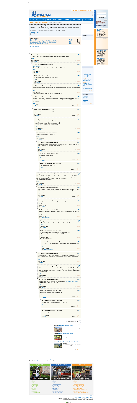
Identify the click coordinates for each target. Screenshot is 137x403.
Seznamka (66, 19)
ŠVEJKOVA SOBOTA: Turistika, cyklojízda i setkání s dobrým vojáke (87, 75)
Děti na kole (82, 365)
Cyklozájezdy (31, 359)
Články (32, 19)
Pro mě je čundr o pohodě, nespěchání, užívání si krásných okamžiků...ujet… (45, 41)
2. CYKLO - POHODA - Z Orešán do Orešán (87, 80)
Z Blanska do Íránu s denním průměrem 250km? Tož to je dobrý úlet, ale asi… (45, 40)
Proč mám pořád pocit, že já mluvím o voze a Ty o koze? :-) (41, 39)
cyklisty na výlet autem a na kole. (65, 325)
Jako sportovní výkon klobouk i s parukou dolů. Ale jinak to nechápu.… (43, 42)
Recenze (34, 389)
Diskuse (79, 19)
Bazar (60, 19)
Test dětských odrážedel (79, 384)
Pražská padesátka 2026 (87, 88)
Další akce (90, 90)
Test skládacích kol (57, 384)
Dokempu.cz (37, 359)
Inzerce (76, 397)
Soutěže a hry (87, 19)
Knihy (54, 19)
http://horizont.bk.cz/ (37, 66)
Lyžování (84, 101)
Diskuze (34, 382)
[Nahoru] (79, 55)
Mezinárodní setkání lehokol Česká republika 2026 (87, 84)
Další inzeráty (78, 349)
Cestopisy (34, 388)
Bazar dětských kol (78, 388)
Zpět (37, 32)
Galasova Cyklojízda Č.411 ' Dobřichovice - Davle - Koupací (87, 70)
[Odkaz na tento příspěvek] (77, 55)
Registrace (98, 21)
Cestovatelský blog (36, 392)
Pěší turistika (85, 98)
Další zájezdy (90, 103)
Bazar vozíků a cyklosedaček (80, 389)
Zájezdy (49, 19)
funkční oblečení (36, 360)
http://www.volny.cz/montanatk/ (72, 281)
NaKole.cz (32, 22)
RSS (92, 397)
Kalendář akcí (40, 19)
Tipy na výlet (34, 386)
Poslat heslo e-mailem (100, 22)
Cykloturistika (40, 365)
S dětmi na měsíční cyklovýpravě (81, 392)
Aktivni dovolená (48, 359)
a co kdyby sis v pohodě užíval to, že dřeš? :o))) (39, 43)
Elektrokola (55, 385)
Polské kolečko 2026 (101, 58)
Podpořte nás (88, 397)
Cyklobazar (42, 359)
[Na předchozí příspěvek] (78, 55)
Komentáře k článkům (43, 22)
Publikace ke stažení (57, 392)
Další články (90, 37)
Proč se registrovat (100, 23)
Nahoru (91, 395)
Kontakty (79, 397)
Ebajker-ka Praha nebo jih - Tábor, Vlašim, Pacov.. (69, 341)
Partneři (83, 397)
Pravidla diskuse (87, 33)
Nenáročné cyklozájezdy (79, 386)
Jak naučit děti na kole (79, 385)
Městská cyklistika (61, 365)
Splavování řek (85, 100)
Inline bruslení (85, 97)
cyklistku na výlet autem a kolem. (65, 333)
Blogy (73, 19)
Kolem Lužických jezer (101, 50)
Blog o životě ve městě (58, 391)
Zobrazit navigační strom (34, 46)
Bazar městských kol (57, 386)
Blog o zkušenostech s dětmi (80, 391)
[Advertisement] (55, 49)
